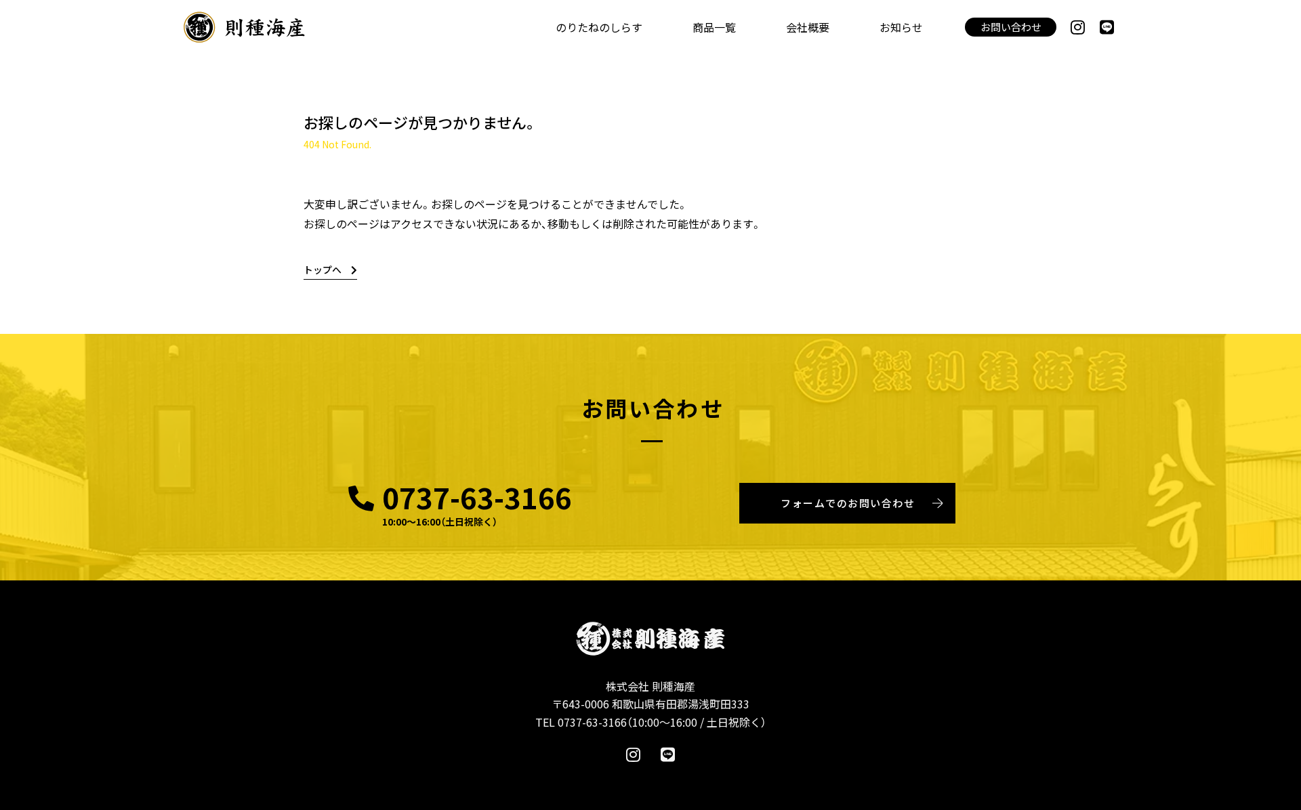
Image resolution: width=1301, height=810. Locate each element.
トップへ (323, 269)
